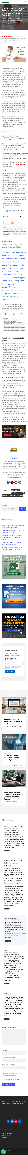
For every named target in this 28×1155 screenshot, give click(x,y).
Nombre (5, 1050)
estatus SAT (5, 495)
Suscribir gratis (20, 1101)
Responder (6, 850)
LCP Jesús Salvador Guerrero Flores (13, 726)
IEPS (5, 772)
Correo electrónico (8, 1057)
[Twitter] (12, 482)
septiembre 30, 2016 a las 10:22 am (11, 952)
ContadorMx (8, 18)
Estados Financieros (10, 736)
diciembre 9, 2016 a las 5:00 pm (12, 919)
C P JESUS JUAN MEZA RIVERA (13, 860)
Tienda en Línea (7, 1133)
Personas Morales (7, 24)
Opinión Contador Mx (8, 22)
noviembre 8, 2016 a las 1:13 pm (10, 994)
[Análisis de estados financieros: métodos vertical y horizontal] (14, 750)
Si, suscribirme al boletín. (11, 1079)
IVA (5, 699)
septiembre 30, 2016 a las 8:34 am (11, 863)
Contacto (20, 1103)
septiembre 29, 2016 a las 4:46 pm (11, 828)
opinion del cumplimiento (16, 495)
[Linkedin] (19, 482)
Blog (3, 1103)
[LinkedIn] (19, 1121)
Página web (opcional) (9, 1065)
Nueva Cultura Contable (15, 20)
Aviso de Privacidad (8, 1101)
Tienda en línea (11, 1103)
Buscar (23, 508)
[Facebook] (8, 482)
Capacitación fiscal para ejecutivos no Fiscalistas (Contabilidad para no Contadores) (13, 365)
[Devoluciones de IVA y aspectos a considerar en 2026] (14, 714)
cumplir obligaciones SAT (17, 492)
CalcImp (14, 391)
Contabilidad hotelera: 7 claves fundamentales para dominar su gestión (12, 537)
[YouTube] (15, 1121)
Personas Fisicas (20, 22)
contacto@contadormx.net (14, 477)
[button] (25, 2)
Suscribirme (5, 1137)
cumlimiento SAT (15, 490)
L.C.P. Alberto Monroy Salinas (11, 765)
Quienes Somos (7, 1135)
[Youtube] (16, 482)
